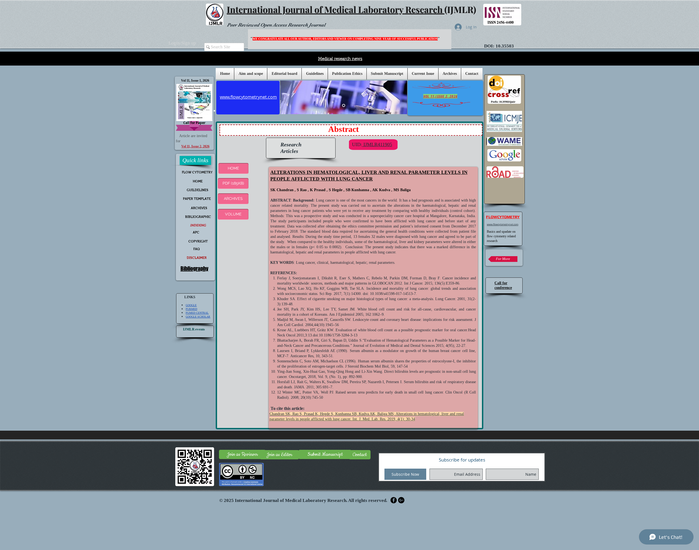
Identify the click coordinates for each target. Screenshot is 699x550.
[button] (315, 73)
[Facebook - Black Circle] (393, 500)
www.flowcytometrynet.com (502, 224)
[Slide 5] (343, 105)
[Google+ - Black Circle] (401, 500)
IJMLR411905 (377, 144)
